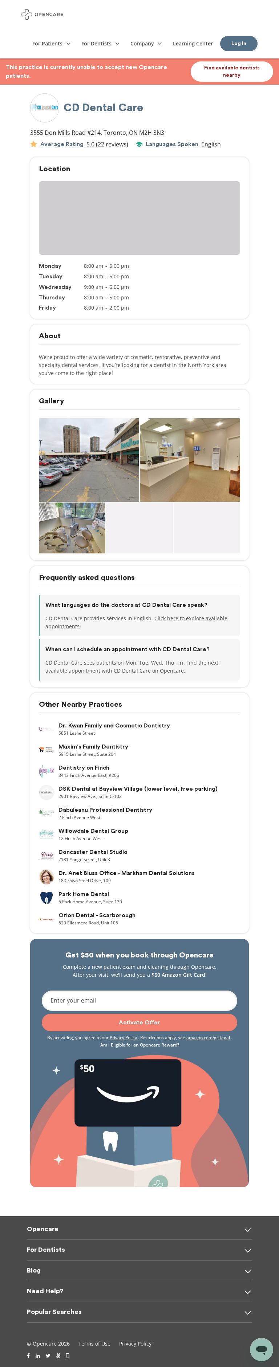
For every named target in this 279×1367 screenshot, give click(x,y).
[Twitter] (48, 1355)
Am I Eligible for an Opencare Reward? (139, 1045)
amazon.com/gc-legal (208, 1038)
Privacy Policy (124, 1038)
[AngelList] (58, 1355)
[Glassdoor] (68, 1355)
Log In (238, 43)
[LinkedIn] (38, 1355)
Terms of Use (94, 1343)
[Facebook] (28, 1355)
